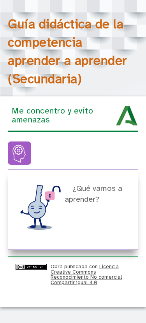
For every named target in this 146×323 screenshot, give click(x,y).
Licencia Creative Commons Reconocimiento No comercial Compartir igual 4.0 (86, 274)
